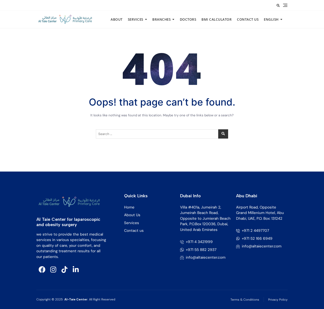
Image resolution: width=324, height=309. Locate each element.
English (271, 19)
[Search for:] (162, 134)
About (117, 19)
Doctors (188, 19)
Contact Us (248, 19)
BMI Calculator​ (216, 19)
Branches (161, 19)
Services (135, 19)
